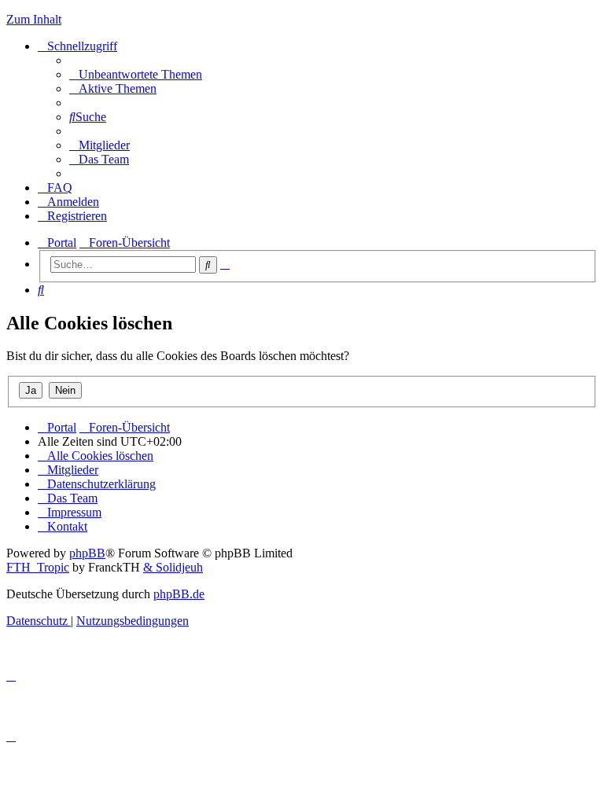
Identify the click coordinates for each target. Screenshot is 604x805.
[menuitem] (135, 74)
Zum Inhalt (33, 19)
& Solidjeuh (173, 567)
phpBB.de (178, 594)
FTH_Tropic (37, 567)
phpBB (87, 553)
